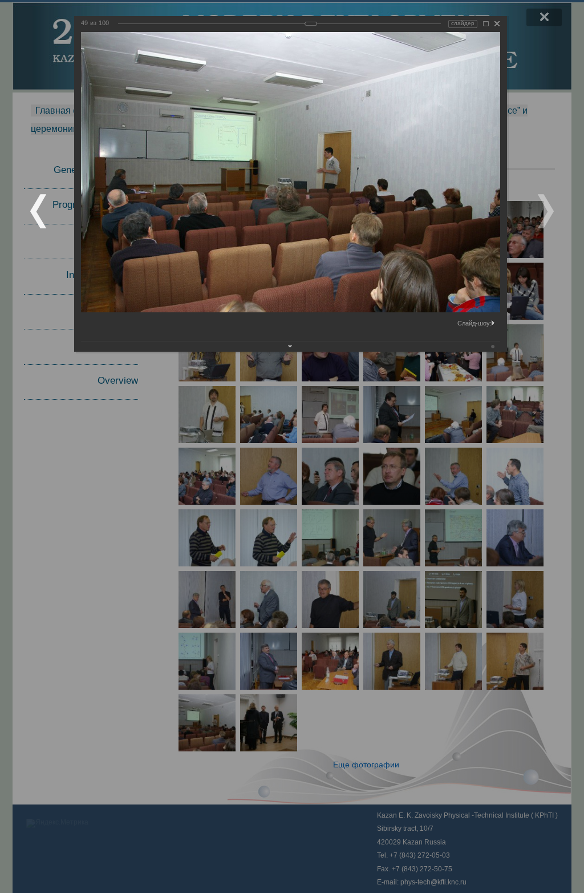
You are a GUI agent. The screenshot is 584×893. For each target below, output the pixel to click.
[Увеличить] (486, 23)
